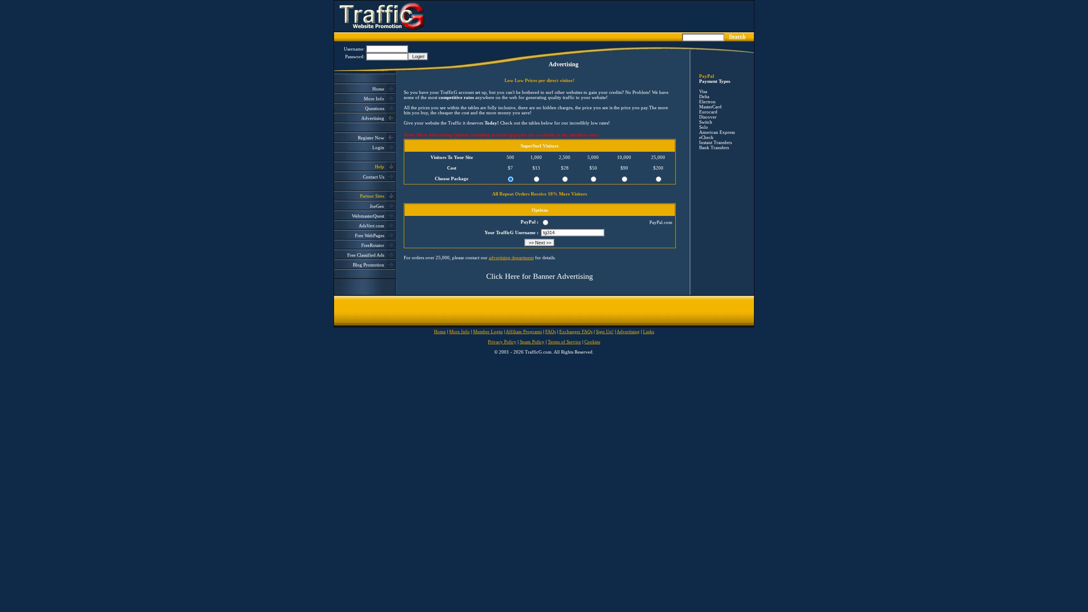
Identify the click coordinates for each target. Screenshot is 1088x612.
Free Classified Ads (365, 255)
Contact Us (373, 176)
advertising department (511, 257)
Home (378, 88)
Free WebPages (369, 235)
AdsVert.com (371, 225)
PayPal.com (660, 222)
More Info (374, 98)
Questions (374, 108)
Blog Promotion (368, 264)
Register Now (371, 137)
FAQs (550, 331)
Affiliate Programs (524, 331)
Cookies (592, 341)
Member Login (488, 331)
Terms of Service (564, 341)
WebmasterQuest (368, 215)
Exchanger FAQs (575, 331)
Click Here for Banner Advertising (539, 276)
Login (378, 147)
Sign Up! (605, 331)
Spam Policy (532, 341)
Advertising (372, 118)
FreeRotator (372, 245)
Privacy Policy (502, 341)
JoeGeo (377, 206)
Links (648, 331)
